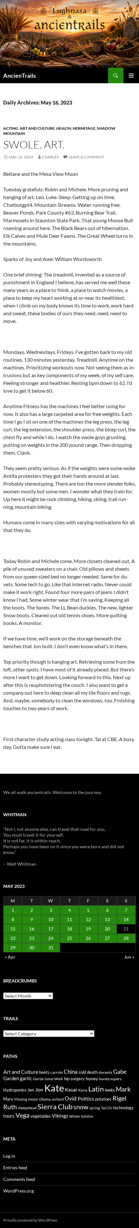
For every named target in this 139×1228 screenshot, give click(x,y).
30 (31, 947)
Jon (39, 1089)
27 (107, 938)
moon (33, 1099)
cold (82, 1072)
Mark (123, 1089)
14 (126, 919)
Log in (9, 1156)
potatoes (103, 1099)
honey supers (110, 1078)
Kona (82, 1090)
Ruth (10, 1107)
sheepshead (27, 1108)
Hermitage (84, 128)
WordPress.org (18, 1190)
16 (31, 928)
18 (69, 928)
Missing (20, 1099)
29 (13, 947)
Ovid (71, 1098)
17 (50, 928)
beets (44, 1072)
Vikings (60, 1116)
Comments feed (19, 1179)
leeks (110, 1089)
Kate (54, 1087)
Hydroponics (15, 1089)
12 (88, 919)
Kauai (71, 1089)
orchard (58, 1099)
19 (88, 928)
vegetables (40, 1116)
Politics (86, 1099)
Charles (50, 157)
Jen (30, 1089)
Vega (22, 1115)
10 (50, 919)
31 (50, 947)
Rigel (119, 1098)
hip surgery (74, 1078)
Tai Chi (106, 1108)
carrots (56, 1072)
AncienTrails (19, 75)
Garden (11, 1078)
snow (80, 1107)
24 (50, 938)
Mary (8, 1099)
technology (123, 1107)
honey (92, 1078)
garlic (26, 1078)
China (71, 1072)
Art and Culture (37, 128)
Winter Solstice (81, 1116)
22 (13, 938)
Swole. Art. (34, 144)
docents (105, 1072)
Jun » (129, 957)
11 (69, 919)
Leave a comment (86, 157)
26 (88, 938)
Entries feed (15, 1167)
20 (107, 928)
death (92, 1072)
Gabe (119, 1071)
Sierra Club (54, 1106)
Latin (96, 1088)
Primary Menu (131, 75)
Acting (10, 128)
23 (31, 938)
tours (9, 1116)
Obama (45, 1099)
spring (94, 1108)
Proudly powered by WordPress (30, 1220)
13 (107, 919)
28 (126, 938)
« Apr (10, 957)
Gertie (38, 1078)
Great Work (54, 1079)
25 (69, 938)
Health (63, 128)
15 (13, 928)
